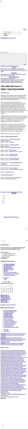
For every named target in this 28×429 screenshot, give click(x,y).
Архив (5, 279)
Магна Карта (13, 150)
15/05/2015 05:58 (5, 92)
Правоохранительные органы (11, 273)
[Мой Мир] (15, 193)
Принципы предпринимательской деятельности (13, 370)
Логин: (5, 32)
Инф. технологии (8, 318)
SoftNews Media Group (18, 394)
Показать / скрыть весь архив (8, 304)
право (10, 388)
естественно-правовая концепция (17, 380)
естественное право (6, 382)
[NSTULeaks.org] (3, 6)
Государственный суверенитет (13, 351)
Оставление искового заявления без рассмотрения (13, 361)
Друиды (12, 142)
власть (20, 377)
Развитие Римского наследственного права (12, 373)
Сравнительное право (9, 275)
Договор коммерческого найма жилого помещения (13, 352)
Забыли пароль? (12, 38)
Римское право (16, 70)
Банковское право (8, 325)
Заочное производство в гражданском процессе (13, 354)
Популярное (7, 331)
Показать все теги (5, 393)
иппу (23, 382)
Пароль (5, 33)
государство (10, 379)
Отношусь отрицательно (8, 255)
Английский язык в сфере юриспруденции (11, 192)
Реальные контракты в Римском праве (10, 375)
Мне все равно (6, 256)
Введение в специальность (10, 272)
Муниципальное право (6, 70)
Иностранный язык (8, 317)
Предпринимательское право (8, 78)
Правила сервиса (14, 66)
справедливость (13, 390)
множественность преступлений (9, 384)
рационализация (5, 390)
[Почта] (12, 421)
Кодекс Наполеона (14, 158)
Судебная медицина (9, 320)
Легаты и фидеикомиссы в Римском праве (11, 356)
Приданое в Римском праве (12, 369)
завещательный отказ (16, 382)
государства (4, 379)
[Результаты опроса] (8, 258)
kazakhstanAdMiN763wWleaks (11, 217)
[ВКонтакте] (12, 193)
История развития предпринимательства (13, 355)
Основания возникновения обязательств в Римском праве (12, 359)
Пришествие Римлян (15, 147)
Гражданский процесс (15, 74)
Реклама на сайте (5, 66)
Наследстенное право (9, 75)
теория (19, 390)
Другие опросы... (5, 252)
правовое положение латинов (19, 388)
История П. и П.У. (5, 68)
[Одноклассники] (14, 193)
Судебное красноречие (9, 324)
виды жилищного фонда (12, 377)
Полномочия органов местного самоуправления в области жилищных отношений (13, 364)
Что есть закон (13, 168)
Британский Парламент (7, 174)
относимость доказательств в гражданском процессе (12, 386)
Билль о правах (14, 154)
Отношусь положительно (8, 253)
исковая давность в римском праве (9, 383)
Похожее (6, 329)
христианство (4, 391)
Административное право (10, 321)
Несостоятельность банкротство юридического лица (14, 358)
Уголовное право (5, 74)
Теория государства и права (17, 68)
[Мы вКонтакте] (12, 410)
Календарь (6, 277)
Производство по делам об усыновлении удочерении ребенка (14, 371)
